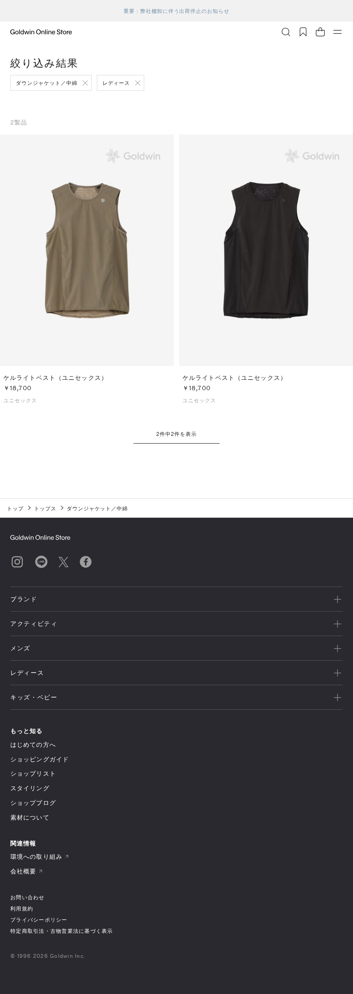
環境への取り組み (36, 856)
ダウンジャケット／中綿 (46, 82)
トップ (15, 508)
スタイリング (30, 788)
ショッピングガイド (39, 759)
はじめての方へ (33, 744)
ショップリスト (33, 773)
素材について (30, 817)
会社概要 (23, 871)
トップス (45, 508)
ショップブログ (33, 802)
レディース (116, 82)
